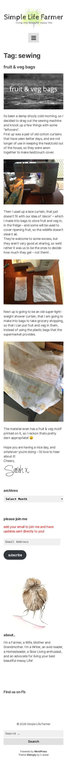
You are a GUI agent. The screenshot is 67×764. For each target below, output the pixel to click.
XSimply (31, 754)
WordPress (40, 751)
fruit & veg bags (19, 67)
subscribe (15, 555)
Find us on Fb (15, 692)
